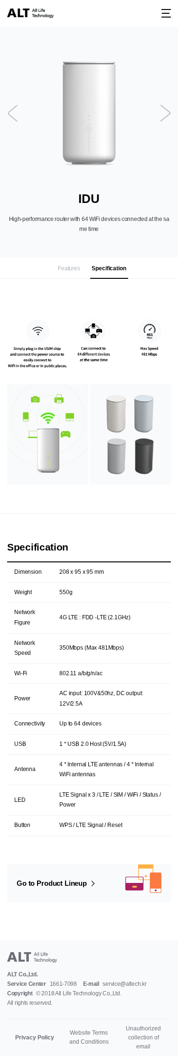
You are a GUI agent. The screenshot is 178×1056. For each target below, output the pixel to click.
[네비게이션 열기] (166, 13)
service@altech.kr (124, 984)
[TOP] (159, 1037)
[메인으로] (30, 13)
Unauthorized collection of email (143, 1037)
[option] (89, 113)
